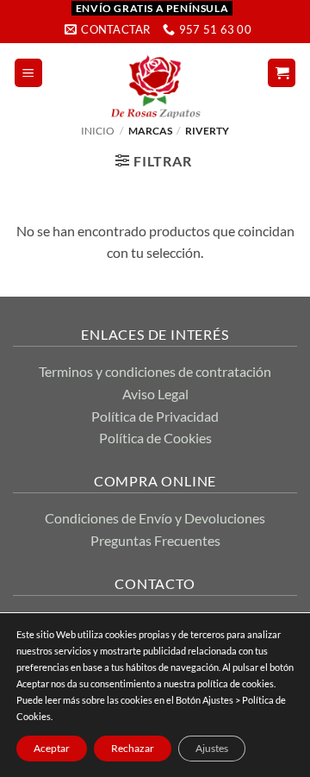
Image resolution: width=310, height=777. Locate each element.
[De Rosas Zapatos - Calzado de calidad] (155, 86)
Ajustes (211, 748)
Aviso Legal (155, 393)
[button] (28, 73)
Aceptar (52, 748)
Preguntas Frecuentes (155, 540)
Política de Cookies (155, 437)
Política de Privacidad (155, 416)
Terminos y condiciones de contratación (155, 371)
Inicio (98, 130)
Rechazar (132, 748)
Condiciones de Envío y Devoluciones (155, 518)
